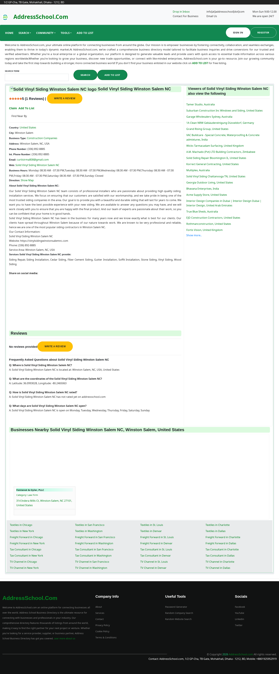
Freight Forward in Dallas (221, 543)
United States (27, 127)
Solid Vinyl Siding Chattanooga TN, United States (215, 176)
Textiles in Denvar (151, 531)
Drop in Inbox (181, 11)
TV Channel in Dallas (218, 568)
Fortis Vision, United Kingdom (204, 230)
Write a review (64, 98)
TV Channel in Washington (91, 568)
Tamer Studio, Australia (200, 104)
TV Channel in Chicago (23, 561)
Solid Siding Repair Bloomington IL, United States (216, 158)
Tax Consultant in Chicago (25, 549)
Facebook (240, 606)
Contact (99, 619)
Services (99, 612)
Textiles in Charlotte (218, 525)
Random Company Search (179, 612)
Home (9, 33)
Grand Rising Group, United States (207, 129)
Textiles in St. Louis (151, 525)
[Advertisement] (95, 298)
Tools (65, 33)
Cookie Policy (102, 631)
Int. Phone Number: (20, 154)
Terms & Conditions (106, 637)
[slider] (15, 98)
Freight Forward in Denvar (156, 543)
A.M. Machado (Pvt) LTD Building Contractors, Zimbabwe (220, 152)
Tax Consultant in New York (26, 555)
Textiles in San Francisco (89, 525)
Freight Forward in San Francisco (95, 537)
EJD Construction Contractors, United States (213, 217)
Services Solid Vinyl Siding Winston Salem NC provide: (40, 254)
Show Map (27, 180)
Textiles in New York (22, 531)
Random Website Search (178, 619)
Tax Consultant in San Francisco (94, 549)
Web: (12, 165)
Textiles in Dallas (216, 531)
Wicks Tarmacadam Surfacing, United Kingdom (215, 145)
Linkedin (239, 619)
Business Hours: (18, 170)
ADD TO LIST (200, 63)
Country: (14, 127)
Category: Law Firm (27, 495)
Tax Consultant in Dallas (220, 555)
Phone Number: (18, 149)
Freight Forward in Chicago (26, 537)
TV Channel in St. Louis (154, 561)
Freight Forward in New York (27, 543)
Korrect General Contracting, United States (212, 164)
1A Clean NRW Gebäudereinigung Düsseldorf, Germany (220, 123)
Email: (12, 159)
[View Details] (18, 511)
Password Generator (176, 606)
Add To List (85, 33)
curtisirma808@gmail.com (33, 159)
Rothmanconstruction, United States (208, 224)
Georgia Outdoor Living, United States (209, 182)
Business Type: (17, 138)
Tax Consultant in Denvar (155, 555)
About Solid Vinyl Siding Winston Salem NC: (34, 185)
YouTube (239, 612)
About (98, 606)
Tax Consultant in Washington (93, 555)
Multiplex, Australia (198, 170)
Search (24, 33)
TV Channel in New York (24, 568)
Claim (13, 108)
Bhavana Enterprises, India (202, 188)
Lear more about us (64, 638)
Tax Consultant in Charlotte (222, 549)
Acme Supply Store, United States (206, 195)
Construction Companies (41, 138)
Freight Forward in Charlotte (223, 537)
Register (263, 32)
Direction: (14, 180)
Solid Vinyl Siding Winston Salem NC (37, 165)
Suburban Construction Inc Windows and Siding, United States (224, 110)
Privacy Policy (102, 625)
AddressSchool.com (40, 16)
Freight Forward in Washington (94, 543)
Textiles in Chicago (21, 525)
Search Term (12, 71)
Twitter (239, 625)
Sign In (238, 32)
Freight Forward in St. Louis (157, 537)
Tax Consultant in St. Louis (156, 549)
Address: (14, 143)
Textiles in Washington (89, 531)
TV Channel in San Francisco (92, 561)
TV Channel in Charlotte (220, 561)
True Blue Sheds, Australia (202, 211)
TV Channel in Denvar (153, 568)
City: (11, 133)
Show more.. (194, 235)
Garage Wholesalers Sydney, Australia (209, 116)
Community (45, 33)
